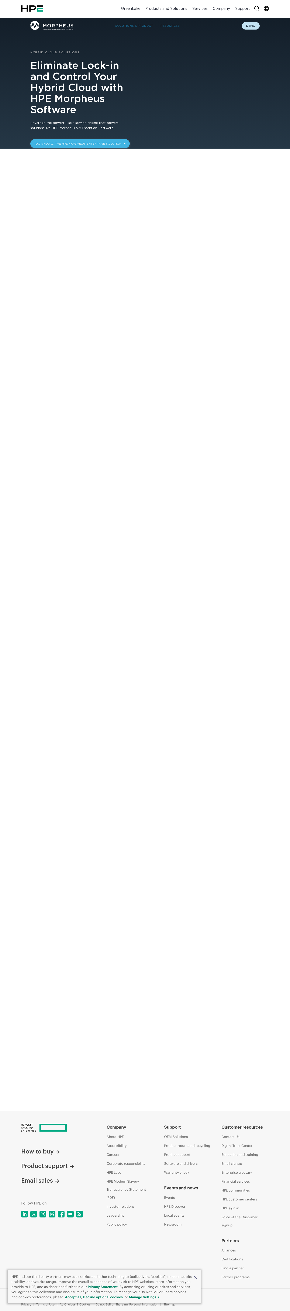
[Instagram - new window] (42, 1214)
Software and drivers (181, 1163)
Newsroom (173, 1224)
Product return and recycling (187, 1145)
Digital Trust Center (236, 1145)
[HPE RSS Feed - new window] (79, 1214)
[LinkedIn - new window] (24, 1214)
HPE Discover (174, 1206)
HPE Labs (114, 1172)
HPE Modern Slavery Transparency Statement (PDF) (126, 1189)
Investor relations (121, 1206)
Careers (113, 1154)
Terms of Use (45, 1304)
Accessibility (117, 1145)
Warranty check (176, 1172)
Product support (44, 1166)
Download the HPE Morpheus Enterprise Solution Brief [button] (78, 145)
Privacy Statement (103, 1287)
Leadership (115, 1215)
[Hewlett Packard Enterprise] (32, 8)
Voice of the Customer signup (239, 1221)
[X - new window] (33, 1214)
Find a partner (232, 1268)
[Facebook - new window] (61, 1214)
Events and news (181, 1187)
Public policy (117, 1224)
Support (242, 8)
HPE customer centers (239, 1199)
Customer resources (242, 1127)
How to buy (37, 1151)
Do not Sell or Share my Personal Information (127, 1304)
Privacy (26, 1304)
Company (221, 8)
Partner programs (235, 1277)
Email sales (37, 1180)
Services (200, 8)
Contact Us (230, 1137)
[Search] (256, 8)
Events (169, 1197)
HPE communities (235, 1190)
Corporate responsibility (126, 1163)
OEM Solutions (176, 1137)
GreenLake (130, 8)
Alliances (228, 1250)
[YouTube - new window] (70, 1214)
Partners (230, 1240)
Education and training (239, 1154)
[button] (195, 1277)
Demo (250, 25)
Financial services (235, 1181)
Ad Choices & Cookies (75, 1304)
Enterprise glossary (236, 1172)
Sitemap (169, 1304)
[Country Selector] (266, 8)
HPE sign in (230, 1208)
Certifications (232, 1259)
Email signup (231, 1163)
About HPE (115, 1137)
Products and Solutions (166, 8)
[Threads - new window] (52, 1214)
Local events (174, 1215)
